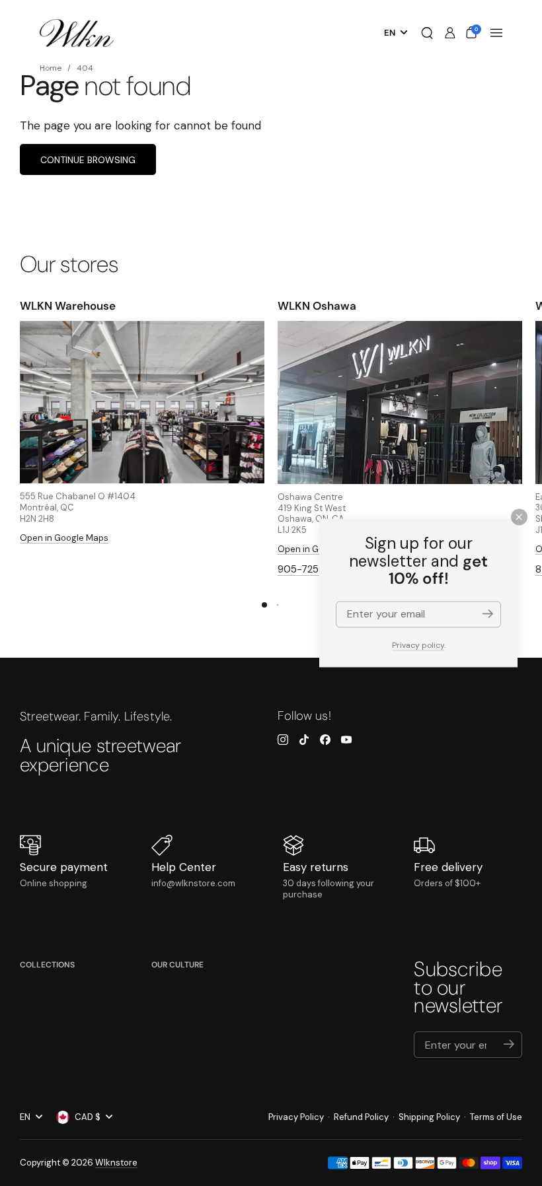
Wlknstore (116, 1162)
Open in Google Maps (64, 537)
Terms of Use (496, 1117)
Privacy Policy (296, 1117)
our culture (177, 964)
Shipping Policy (429, 1117)
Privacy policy (418, 645)
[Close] (519, 516)
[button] (427, 33)
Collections (47, 964)
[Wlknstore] (77, 33)
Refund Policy (361, 1117)
